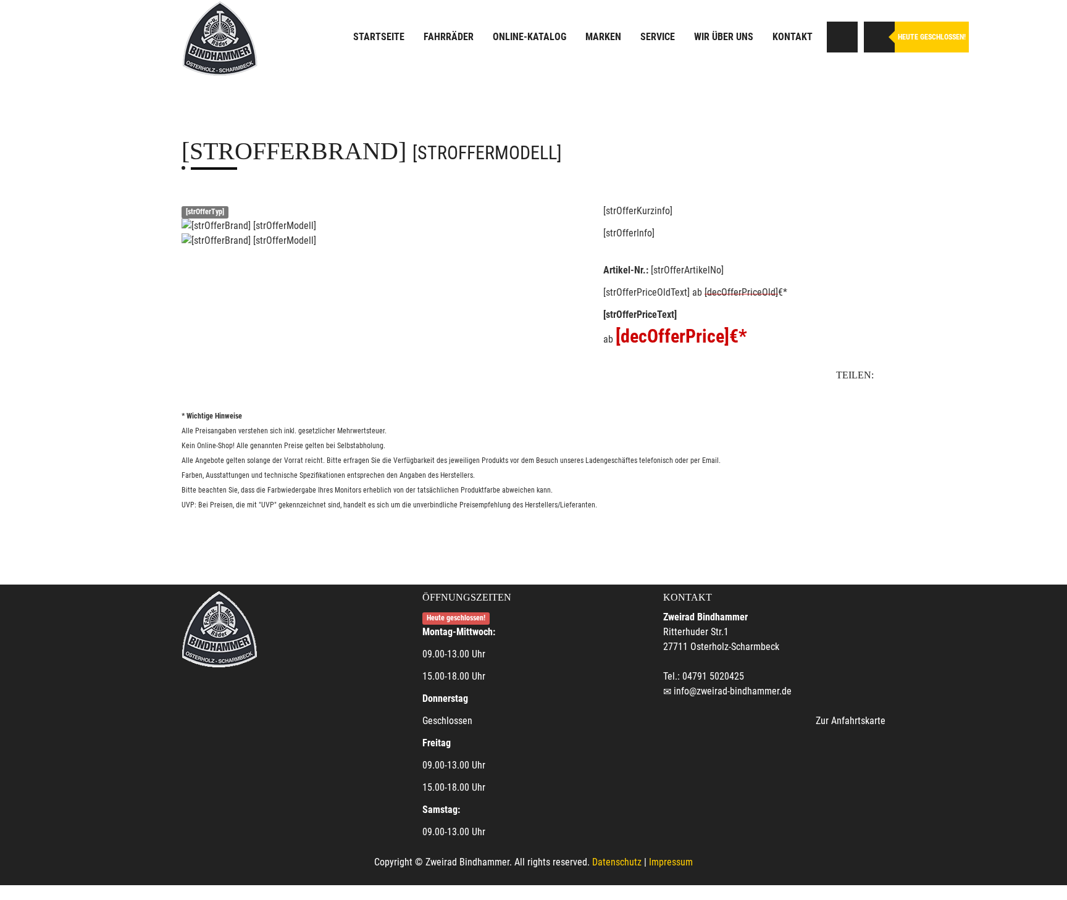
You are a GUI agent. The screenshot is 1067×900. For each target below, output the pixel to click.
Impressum (671, 862)
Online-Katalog (529, 37)
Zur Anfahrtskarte (850, 721)
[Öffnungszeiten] (879, 37)
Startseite (378, 37)
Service (657, 37)
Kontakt (792, 37)
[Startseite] (220, 38)
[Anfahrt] (842, 37)
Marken (603, 37)
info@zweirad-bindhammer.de (733, 691)
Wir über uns (723, 37)
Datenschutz (617, 862)
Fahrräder (449, 37)
